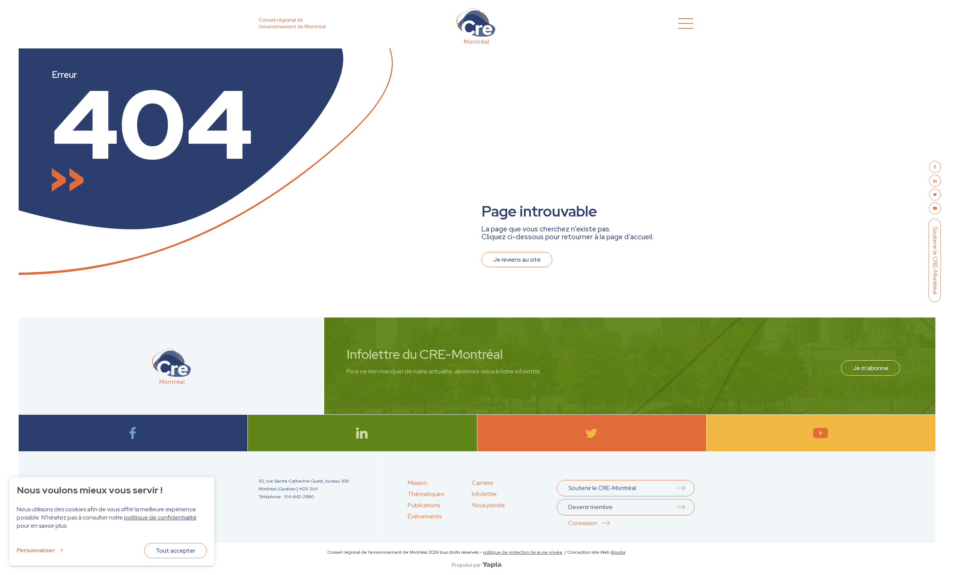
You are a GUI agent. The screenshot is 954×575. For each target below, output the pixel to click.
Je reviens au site (517, 259)
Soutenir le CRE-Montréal (935, 260)
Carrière (482, 483)
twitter (591, 433)
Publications (424, 505)
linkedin (362, 433)
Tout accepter (175, 551)
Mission (417, 483)
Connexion (582, 523)
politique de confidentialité (160, 517)
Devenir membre (590, 507)
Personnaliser (36, 550)
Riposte (618, 552)
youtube (821, 433)
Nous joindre (488, 505)
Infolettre (484, 494)
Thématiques (426, 494)
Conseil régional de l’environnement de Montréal (292, 23)
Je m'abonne (870, 368)
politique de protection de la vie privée (522, 552)
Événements (425, 516)
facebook (133, 433)
